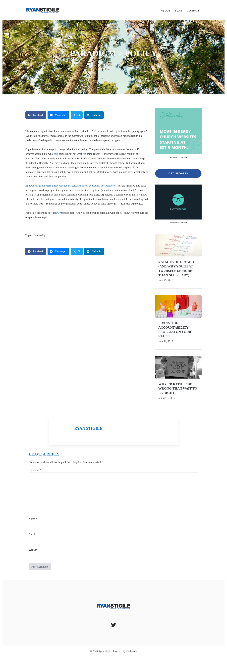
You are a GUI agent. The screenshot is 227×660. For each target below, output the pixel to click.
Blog (178, 10)
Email (33, 534)
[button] (178, 173)
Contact (193, 10)
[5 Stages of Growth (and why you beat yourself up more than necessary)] (178, 245)
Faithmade (131, 651)
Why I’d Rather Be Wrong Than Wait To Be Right (177, 388)
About (165, 10)
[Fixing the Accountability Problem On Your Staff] (178, 306)
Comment (35, 470)
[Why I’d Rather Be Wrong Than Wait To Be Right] (178, 367)
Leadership (39, 235)
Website (33, 549)
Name (33, 518)
